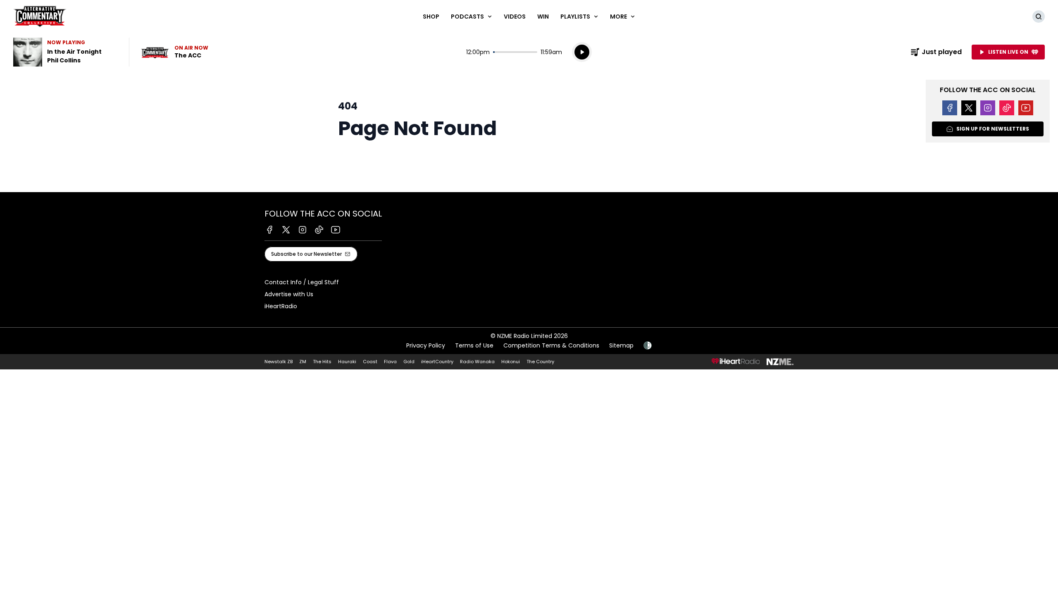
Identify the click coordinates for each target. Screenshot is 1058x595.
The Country (540, 361)
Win (543, 16)
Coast (370, 361)
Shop (431, 16)
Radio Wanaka (477, 361)
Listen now (174, 52)
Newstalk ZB (278, 361)
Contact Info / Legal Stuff (301, 282)
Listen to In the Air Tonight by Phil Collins (66, 52)
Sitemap (621, 345)
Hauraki (347, 361)
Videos (515, 16)
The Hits (322, 361)
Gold (409, 361)
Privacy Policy (425, 345)
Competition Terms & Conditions (551, 345)
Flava (390, 361)
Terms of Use (474, 345)
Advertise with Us (288, 294)
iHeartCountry (437, 361)
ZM (302, 361)
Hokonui (510, 361)
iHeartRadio (280, 306)
